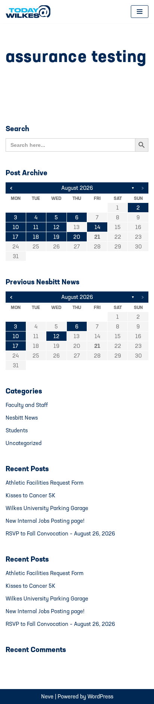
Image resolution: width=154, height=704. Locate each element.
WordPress (100, 696)
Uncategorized (23, 443)
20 (76, 236)
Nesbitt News (22, 417)
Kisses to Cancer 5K (30, 495)
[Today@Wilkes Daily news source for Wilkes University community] (30, 11)
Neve (47, 696)
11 (35, 227)
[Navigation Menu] (139, 11)
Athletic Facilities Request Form (44, 482)
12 (56, 227)
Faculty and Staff (27, 404)
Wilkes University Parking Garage (47, 508)
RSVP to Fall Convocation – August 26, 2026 (60, 533)
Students (17, 430)
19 (56, 236)
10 (16, 227)
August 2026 (77, 187)
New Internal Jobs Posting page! (45, 520)
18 (36, 236)
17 (15, 236)
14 (97, 227)
